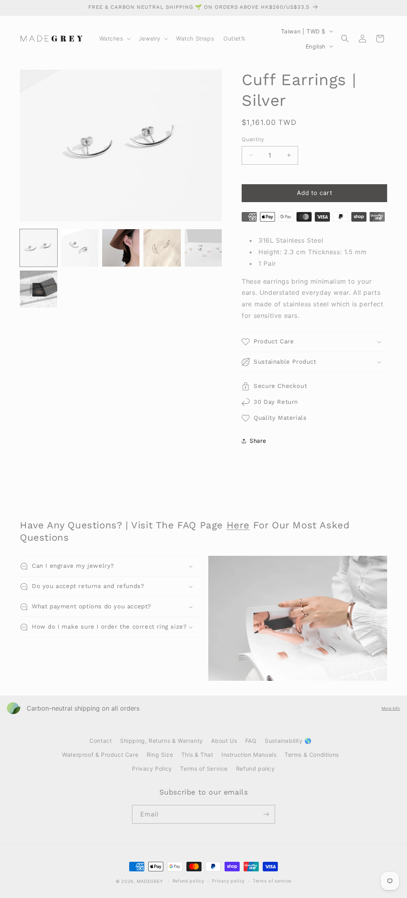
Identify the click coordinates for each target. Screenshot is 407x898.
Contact (100, 740)
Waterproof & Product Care (100, 754)
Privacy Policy (152, 768)
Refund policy (255, 768)
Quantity (253, 139)
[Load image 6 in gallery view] (38, 289)
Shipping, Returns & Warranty (161, 740)
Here (238, 525)
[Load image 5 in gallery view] (203, 248)
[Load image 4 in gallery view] (162, 248)
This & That (197, 754)
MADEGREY (150, 881)
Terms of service (272, 881)
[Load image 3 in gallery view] (121, 248)
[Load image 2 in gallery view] (80, 248)
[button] (114, 38)
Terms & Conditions (312, 754)
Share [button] (258, 440)
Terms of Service (204, 768)
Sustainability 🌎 (288, 740)
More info (391, 708)
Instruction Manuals (248, 754)
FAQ (251, 740)
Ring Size (160, 754)
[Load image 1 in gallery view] (38, 248)
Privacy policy (228, 881)
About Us (224, 740)
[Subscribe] (266, 814)
